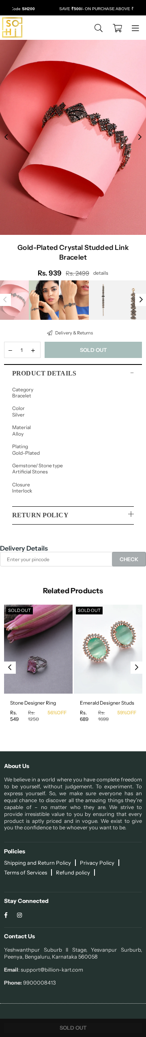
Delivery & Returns (73, 333)
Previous (6, 137)
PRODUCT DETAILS (44, 373)
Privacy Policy (97, 862)
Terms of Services (25, 872)
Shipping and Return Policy (37, 862)
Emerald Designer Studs (107, 703)
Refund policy (73, 872)
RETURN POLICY (40, 515)
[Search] (98, 28)
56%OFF (57, 712)
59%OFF (126, 712)
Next (140, 137)
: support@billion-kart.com (50, 969)
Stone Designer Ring (33, 703)
